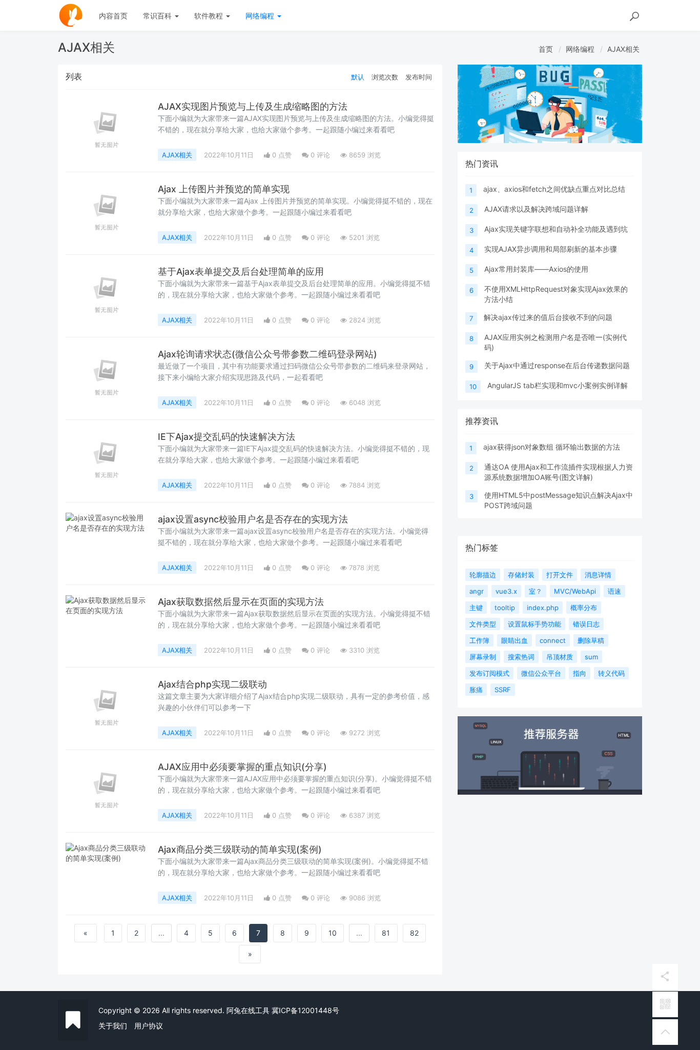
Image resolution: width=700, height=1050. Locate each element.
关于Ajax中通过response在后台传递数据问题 (557, 365)
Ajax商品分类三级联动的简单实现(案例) (240, 849)
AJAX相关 (623, 49)
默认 (357, 77)
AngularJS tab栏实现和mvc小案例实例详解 (557, 385)
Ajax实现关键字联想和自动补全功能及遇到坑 (556, 229)
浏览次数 (385, 77)
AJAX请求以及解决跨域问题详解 (536, 209)
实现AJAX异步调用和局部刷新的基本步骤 (550, 249)
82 (414, 932)
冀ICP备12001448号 (305, 1010)
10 (332, 932)
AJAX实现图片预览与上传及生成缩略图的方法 (252, 106)
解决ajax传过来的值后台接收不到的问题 (548, 317)
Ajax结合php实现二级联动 (212, 684)
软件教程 (209, 15)
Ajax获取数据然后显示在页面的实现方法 (241, 601)
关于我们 (112, 1025)
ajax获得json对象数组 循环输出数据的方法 (551, 446)
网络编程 (260, 15)
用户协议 (148, 1025)
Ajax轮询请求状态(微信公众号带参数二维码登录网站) (267, 354)
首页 (546, 49)
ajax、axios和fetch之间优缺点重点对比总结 (554, 189)
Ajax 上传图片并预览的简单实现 (224, 189)
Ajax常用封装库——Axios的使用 (536, 269)
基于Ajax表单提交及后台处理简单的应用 (241, 271)
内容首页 (113, 15)
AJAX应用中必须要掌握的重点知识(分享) (242, 766)
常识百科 (158, 15)
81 (386, 932)
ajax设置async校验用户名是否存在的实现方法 (253, 519)
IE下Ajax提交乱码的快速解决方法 (226, 436)
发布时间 (418, 77)
